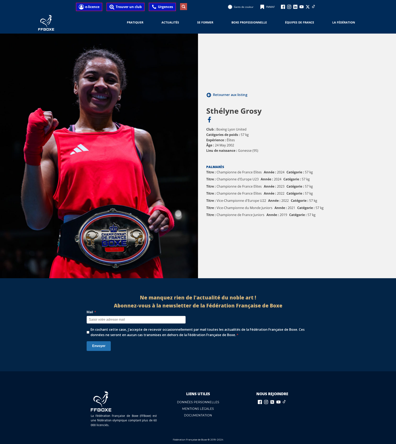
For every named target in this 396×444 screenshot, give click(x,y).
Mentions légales (198, 409)
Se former (205, 22)
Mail (91, 312)
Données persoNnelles (198, 402)
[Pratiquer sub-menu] (146, 22)
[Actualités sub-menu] (181, 22)
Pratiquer (135, 22)
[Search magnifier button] (183, 6)
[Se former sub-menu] (216, 22)
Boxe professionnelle (249, 22)
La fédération (343, 22)
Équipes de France (299, 22)
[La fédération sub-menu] (357, 22)
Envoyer (98, 346)
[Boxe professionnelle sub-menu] (269, 22)
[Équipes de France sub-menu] (316, 22)
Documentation (198, 415)
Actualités (170, 22)
